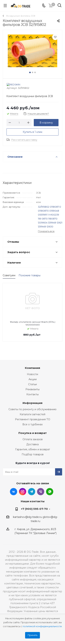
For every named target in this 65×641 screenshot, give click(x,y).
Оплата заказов (33, 439)
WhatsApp (49, 491)
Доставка (32, 444)
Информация (32, 403)
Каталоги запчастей (32, 414)
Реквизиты (32, 389)
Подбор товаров (33, 454)
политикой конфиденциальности (42, 626)
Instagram (22, 491)
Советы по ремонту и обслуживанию (32, 409)
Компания (32, 368)
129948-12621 (55, 222)
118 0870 (43, 218)
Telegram (31, 491)
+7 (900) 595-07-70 (34, 508)
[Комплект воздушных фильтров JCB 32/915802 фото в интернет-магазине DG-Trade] (32, 53)
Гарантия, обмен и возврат (32, 449)
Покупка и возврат (32, 433)
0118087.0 (55, 206)
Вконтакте (13, 491)
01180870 (43, 210)
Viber (40, 491)
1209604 (42, 222)
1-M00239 (53, 214)
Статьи (32, 384)
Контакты (32, 394)
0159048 (54, 210)
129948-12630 (45, 226)
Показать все (46, 231)
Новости (32, 374)
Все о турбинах (32, 424)
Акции (33, 379)
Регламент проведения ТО (32, 419)
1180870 (52, 218)
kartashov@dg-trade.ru (27, 517)
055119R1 (42, 214)
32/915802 (43, 206)
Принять (32, 635)
